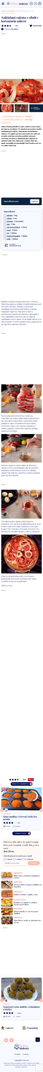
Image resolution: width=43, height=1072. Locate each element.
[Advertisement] (21, 56)
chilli (8, 239)
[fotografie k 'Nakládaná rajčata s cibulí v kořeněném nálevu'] (21, 91)
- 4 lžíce (17, 227)
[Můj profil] (39, 3)
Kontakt (17, 1054)
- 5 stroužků (15, 221)
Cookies (26, 1054)
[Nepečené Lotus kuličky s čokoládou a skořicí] (21, 989)
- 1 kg (12, 216)
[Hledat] (32, 3)
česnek (10, 221)
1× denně (9, 859)
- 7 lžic (11, 224)
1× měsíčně (29, 859)
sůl (8, 233)
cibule (9, 218)
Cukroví (6, 1004)
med (9, 230)
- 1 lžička (11, 233)
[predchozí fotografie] (1, 91)
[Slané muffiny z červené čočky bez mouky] (21, 798)
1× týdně (19, 859)
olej (8, 224)
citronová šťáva (13, 227)
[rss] (6, 1040)
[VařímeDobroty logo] (17, 3)
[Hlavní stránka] (21, 1047)
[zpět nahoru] (37, 1039)
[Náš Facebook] (11, 1040)
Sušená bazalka (13, 236)
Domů (3, 11)
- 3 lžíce (12, 230)
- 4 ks (12, 218)
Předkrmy (11, 11)
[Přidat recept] (36, 3)
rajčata (9, 216)
